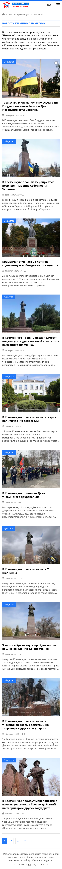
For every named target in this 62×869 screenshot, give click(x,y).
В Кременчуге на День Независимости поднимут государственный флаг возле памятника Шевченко (30, 341)
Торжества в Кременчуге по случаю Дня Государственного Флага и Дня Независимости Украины (30, 106)
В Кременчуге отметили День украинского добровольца (23, 495)
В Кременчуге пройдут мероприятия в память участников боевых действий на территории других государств (29, 804)
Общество (9, 61)
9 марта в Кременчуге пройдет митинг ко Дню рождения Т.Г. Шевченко (30, 647)
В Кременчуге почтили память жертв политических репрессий (29, 419)
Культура (8, 296)
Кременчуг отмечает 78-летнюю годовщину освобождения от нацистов (30, 263)
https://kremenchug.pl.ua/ (39, 860)
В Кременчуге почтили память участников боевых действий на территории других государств (25, 724)
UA (49, 5)
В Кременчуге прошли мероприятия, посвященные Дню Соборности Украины (28, 185)
